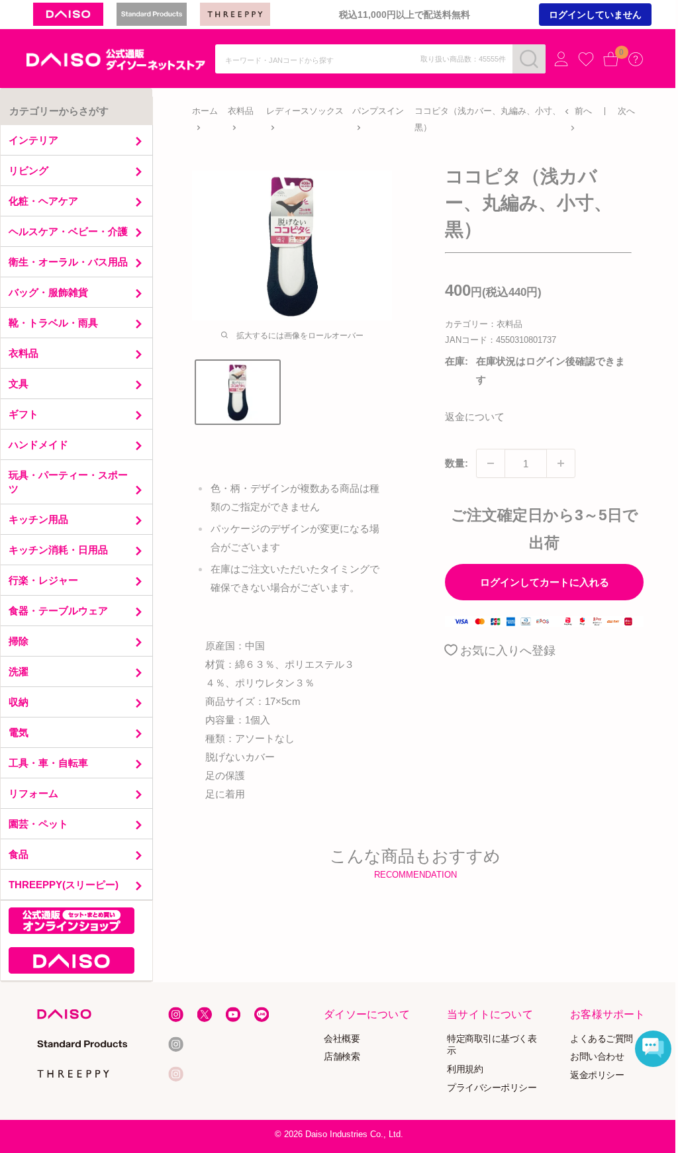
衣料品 (241, 111)
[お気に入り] (586, 59)
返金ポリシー (597, 1075)
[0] (611, 59)
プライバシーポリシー (491, 1088)
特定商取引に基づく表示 (491, 1044)
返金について (475, 416)
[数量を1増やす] (561, 463)
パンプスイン (378, 111)
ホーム (205, 111)
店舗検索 (342, 1057)
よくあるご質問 (601, 1038)
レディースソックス (305, 111)
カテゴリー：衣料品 (483, 324)
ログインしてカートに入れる (544, 582)
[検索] (529, 58)
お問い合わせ (597, 1057)
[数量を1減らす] (491, 463)
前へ (583, 111)
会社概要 (342, 1038)
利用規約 (465, 1069)
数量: (456, 463)
